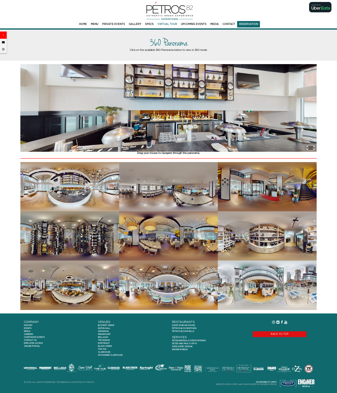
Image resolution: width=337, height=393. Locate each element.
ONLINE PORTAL (32, 346)
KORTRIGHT (104, 343)
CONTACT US (30, 340)
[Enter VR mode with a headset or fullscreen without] (311, 148)
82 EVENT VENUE (106, 325)
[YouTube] (285, 322)
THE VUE (102, 349)
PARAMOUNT (104, 334)
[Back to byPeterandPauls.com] (3, 35)
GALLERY (135, 24)
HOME (83, 24)
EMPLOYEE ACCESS (33, 343)
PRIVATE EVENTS (113, 24)
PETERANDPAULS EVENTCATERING (189, 340)
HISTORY (28, 325)
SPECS (149, 24)
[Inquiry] (3, 42)
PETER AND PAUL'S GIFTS (184, 343)
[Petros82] (168, 11)
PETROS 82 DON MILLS (183, 331)
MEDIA (214, 24)
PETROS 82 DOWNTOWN (184, 328)
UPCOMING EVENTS (193, 24)
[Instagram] (3, 49)
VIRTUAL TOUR (167, 24)
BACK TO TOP (280, 334)
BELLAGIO (103, 337)
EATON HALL (104, 328)
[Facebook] (282, 322)
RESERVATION (248, 24)
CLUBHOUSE (104, 352)
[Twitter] (277, 322)
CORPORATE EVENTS (34, 337)
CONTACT (229, 24)
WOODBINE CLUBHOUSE (110, 355)
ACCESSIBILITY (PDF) (266, 382)
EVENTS (28, 328)
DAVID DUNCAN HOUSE (183, 325)
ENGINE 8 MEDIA (180, 349)
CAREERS (28, 334)
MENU (94, 24)
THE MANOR (104, 340)
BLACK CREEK (105, 346)
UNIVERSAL (103, 331)
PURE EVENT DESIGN (182, 346)
